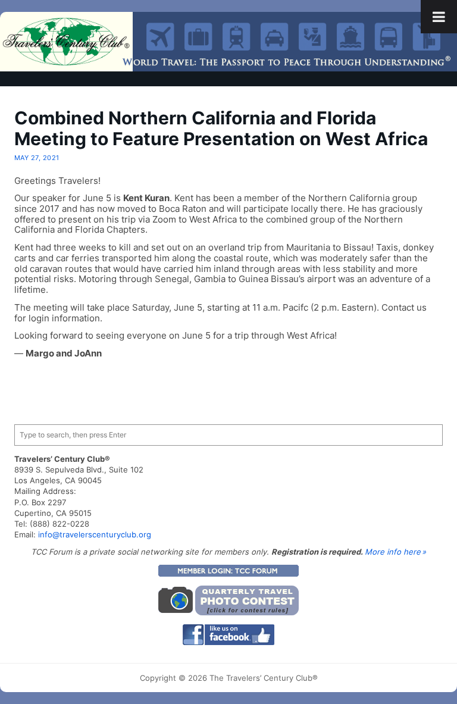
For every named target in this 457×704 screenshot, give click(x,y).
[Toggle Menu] (439, 16)
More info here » (395, 551)
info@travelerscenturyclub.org (94, 534)
